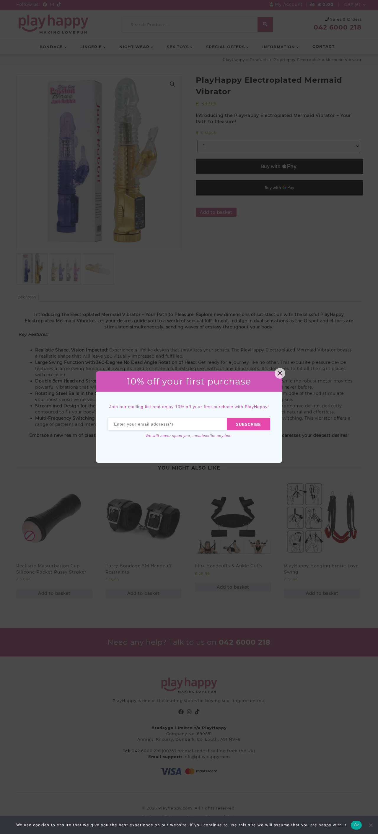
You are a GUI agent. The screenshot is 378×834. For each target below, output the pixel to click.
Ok (356, 824)
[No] (371, 825)
